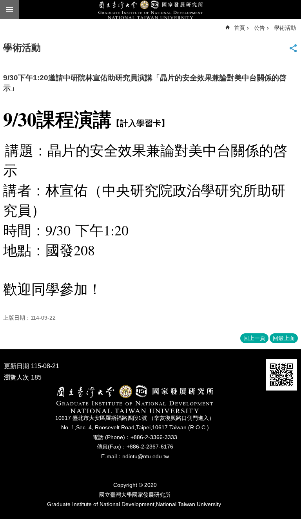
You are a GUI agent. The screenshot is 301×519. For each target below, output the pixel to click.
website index (9, 9)
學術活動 (285, 28)
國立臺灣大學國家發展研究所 (150, 9)
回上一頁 (254, 338)
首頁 (239, 28)
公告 (259, 28)
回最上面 (284, 338)
